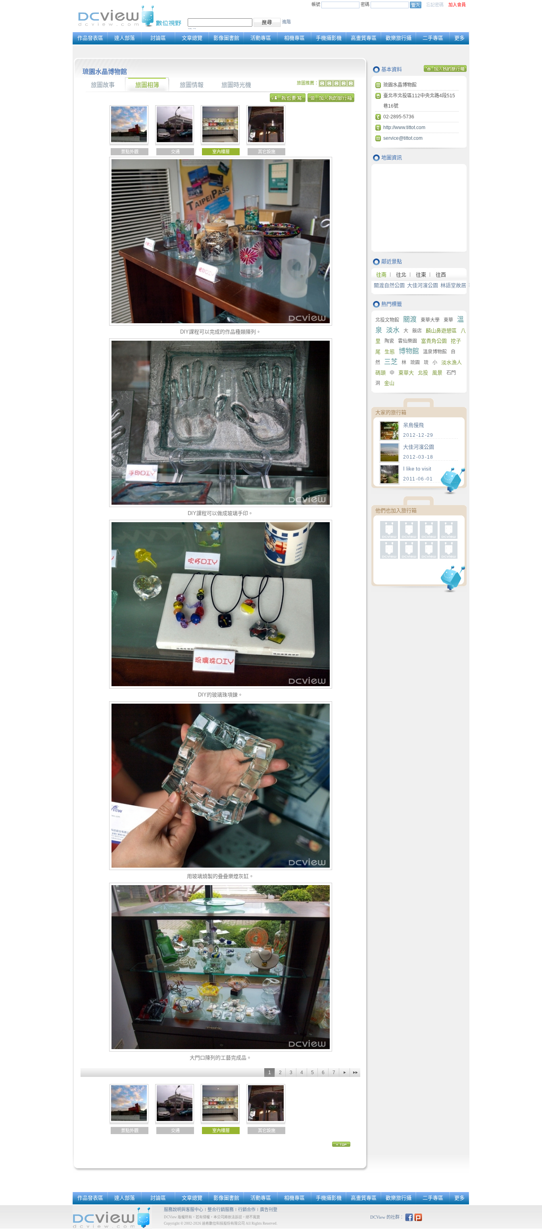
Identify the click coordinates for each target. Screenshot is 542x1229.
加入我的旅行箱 (331, 99)
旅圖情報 (192, 85)
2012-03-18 (418, 457)
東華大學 (430, 320)
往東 (421, 275)
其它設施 (266, 151)
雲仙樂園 (407, 341)
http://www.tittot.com (404, 127)
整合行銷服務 (221, 1209)
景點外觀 (129, 151)
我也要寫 (288, 99)
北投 (423, 373)
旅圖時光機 (236, 85)
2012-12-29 (418, 435)
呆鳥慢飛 (413, 425)
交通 (175, 151)
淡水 (393, 330)
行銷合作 (247, 1209)
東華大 (406, 373)
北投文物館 (387, 320)
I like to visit (417, 469)
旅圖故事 (103, 85)
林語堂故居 (453, 285)
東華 (448, 320)
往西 (441, 275)
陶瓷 (389, 341)
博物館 (409, 351)
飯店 (417, 331)
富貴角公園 (434, 341)
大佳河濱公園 (422, 285)
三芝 (391, 362)
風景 (437, 373)
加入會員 (457, 4)
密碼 (366, 4)
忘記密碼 (435, 4)
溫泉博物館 (435, 352)
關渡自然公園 (389, 285)
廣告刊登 (268, 1209)
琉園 (415, 362)
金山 (389, 383)
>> (355, 1072)
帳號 (315, 4)
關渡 (410, 319)
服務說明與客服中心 (183, 1209)
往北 (401, 275)
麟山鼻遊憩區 (441, 331)
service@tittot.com (403, 138)
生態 (389, 352)
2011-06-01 (418, 479)
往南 (381, 275)
